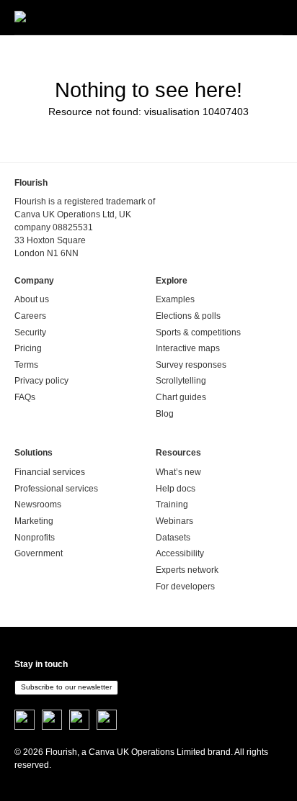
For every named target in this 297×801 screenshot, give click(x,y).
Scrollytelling (181, 381)
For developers (185, 586)
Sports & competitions (198, 332)
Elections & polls (188, 316)
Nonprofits (34, 538)
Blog (165, 414)
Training (172, 504)
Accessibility (180, 553)
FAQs (24, 397)
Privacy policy (41, 381)
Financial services (49, 472)
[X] (24, 721)
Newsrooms (37, 504)
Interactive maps (188, 348)
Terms (26, 365)
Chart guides (181, 397)
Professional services (56, 489)
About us (31, 299)
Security (30, 332)
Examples (175, 299)
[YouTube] (107, 721)
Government (38, 553)
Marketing (33, 521)
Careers (30, 316)
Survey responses (191, 365)
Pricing (28, 348)
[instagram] (52, 721)
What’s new (178, 472)
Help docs (175, 489)
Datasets (173, 538)
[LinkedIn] (79, 721)
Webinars (174, 521)
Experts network (187, 570)
